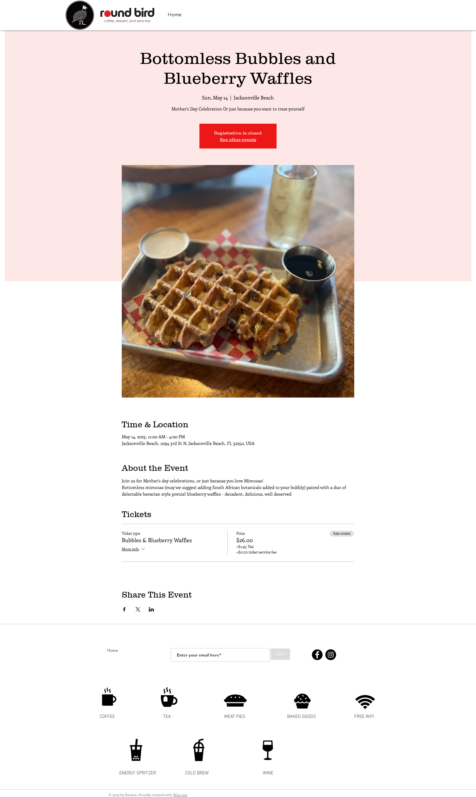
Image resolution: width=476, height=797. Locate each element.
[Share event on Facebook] (124, 609)
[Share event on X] (137, 609)
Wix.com (180, 794)
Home (112, 650)
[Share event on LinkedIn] (151, 609)
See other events (238, 139)
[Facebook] (317, 654)
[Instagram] (330, 654)
